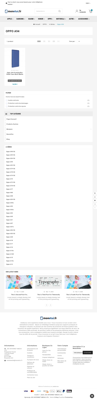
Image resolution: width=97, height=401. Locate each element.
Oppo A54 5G (10, 199)
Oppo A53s (10, 209)
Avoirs (59, 355)
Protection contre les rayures (48, 106)
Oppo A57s (10, 226)
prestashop (69, 397)
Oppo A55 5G (10, 233)
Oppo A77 (9, 189)
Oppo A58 (9, 196)
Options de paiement (30, 363)
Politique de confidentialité (32, 371)
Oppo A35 (9, 216)
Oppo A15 (9, 257)
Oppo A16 (9, 247)
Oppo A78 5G (10, 185)
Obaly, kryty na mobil (47, 360)
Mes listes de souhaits (61, 361)
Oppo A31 (9, 220)
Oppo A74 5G (10, 175)
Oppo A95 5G (10, 155)
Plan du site (31, 377)
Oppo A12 (9, 264)
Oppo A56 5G (10, 230)
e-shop (56, 397)
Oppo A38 (9, 237)
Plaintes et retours (30, 367)
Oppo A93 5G (10, 165)
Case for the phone (46, 351)
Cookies (29, 353)
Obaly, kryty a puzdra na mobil (47, 364)
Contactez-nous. (32, 375)
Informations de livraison (32, 349)
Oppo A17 (9, 244)
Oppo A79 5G (10, 168)
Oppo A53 (9, 206)
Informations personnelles (61, 349)
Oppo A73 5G (10, 182)
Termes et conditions (30, 356)
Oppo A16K (10, 254)
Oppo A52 (9, 213)
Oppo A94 (9, 162)
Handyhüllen (46, 354)
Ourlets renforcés (48, 100)
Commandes (61, 353)
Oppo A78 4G (10, 172)
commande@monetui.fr (14, 360)
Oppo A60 (9, 192)
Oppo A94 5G (10, 158)
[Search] (60, 11)
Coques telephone (48, 357)
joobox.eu (56, 386)
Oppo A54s (10, 203)
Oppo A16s (10, 250)
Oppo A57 (9, 223)
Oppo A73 (9, 179)
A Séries (9, 147)
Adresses (60, 358)
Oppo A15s (10, 261)
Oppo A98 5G (10, 151)
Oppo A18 (9, 240)
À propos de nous (33, 359)
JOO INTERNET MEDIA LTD (40, 397)
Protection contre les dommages (48, 103)
